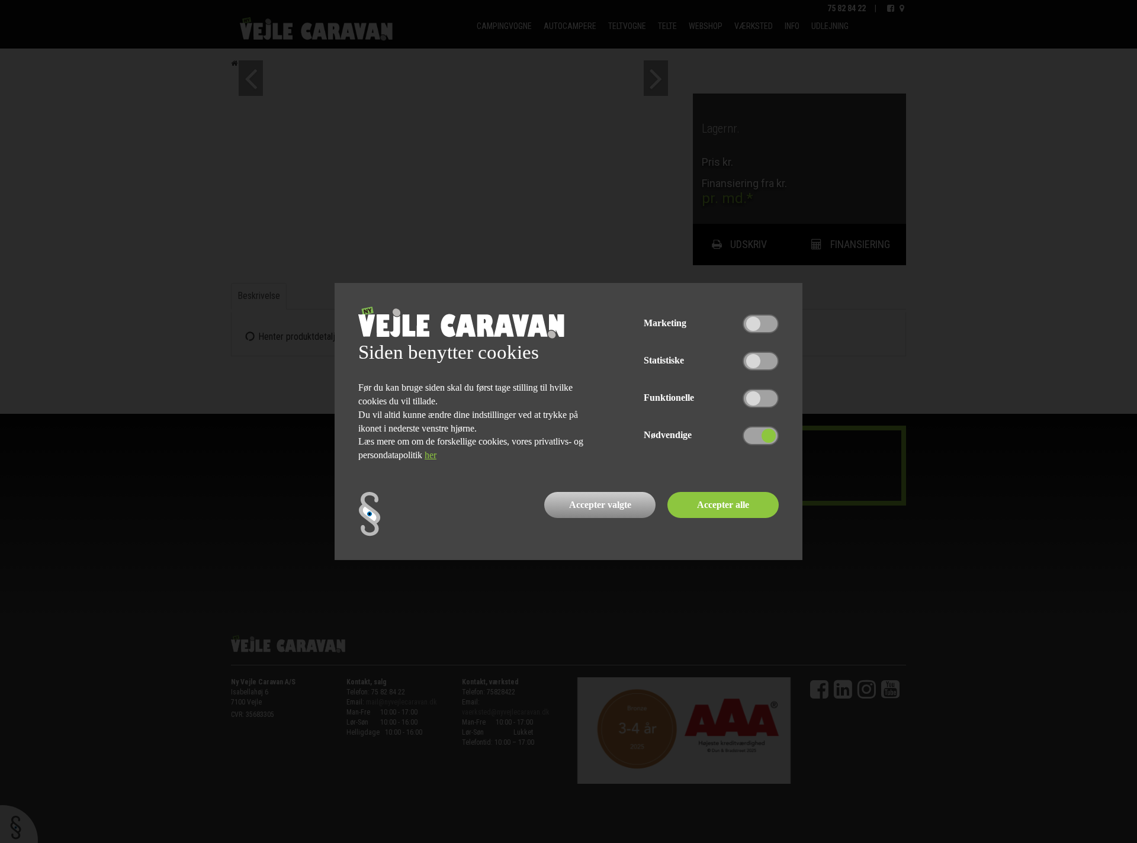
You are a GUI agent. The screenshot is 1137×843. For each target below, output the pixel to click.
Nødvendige (668, 435)
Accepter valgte (600, 505)
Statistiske (664, 360)
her (430, 455)
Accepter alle (723, 505)
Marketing (665, 323)
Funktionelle (669, 397)
